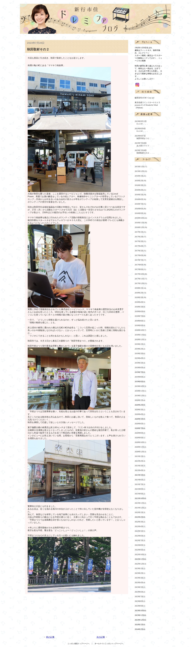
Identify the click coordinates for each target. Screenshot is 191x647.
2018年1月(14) (140, 288)
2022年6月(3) (140, 536)
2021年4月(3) (140, 470)
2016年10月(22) (141, 218)
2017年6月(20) (140, 255)
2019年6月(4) (140, 368)
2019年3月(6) (140, 354)
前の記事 (50, 637)
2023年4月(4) (140, 583)
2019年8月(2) (140, 377)
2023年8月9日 (141, 130)
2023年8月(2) (140, 601)
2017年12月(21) (141, 283)
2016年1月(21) (140, 176)
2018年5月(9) (140, 307)
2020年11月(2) (140, 447)
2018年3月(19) (140, 297)
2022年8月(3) (140, 545)
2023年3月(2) (140, 578)
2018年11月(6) (140, 335)
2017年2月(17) (140, 237)
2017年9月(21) (140, 269)
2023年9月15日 (141, 122)
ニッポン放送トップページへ (79, 644)
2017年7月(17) (140, 260)
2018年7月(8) (140, 316)
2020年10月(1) (140, 442)
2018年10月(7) (140, 330)
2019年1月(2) (140, 344)
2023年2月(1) (140, 573)
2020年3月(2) (140, 410)
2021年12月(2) (140, 508)
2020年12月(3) (140, 452)
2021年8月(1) (140, 489)
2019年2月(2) (140, 349)
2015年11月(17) (141, 167)
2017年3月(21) (140, 241)
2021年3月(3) (140, 466)
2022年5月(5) (140, 531)
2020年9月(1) (140, 438)
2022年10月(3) (140, 554)
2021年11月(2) (140, 503)
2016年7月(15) (140, 204)
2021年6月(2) (140, 480)
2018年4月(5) (140, 302)
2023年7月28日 (145, 144)
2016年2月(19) (140, 181)
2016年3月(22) (140, 185)
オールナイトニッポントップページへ (108, 644)
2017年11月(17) (141, 279)
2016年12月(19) (141, 227)
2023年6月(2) (140, 592)
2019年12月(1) (140, 396)
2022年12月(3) (140, 564)
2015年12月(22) (141, 171)
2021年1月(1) (140, 456)
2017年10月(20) (141, 274)
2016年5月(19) (140, 195)
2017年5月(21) (140, 251)
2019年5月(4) (140, 363)
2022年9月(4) (140, 550)
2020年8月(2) (140, 433)
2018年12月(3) (140, 340)
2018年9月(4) (140, 325)
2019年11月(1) (140, 391)
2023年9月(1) (140, 606)
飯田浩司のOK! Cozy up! (144, 98)
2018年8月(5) (140, 321)
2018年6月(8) (140, 311)
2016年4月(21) (140, 190)
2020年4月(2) (140, 414)
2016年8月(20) (140, 209)
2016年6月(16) (140, 199)
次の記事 (101, 637)
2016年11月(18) (141, 223)
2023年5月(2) (140, 587)
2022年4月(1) (140, 526)
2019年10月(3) (140, 386)
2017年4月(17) (140, 246)
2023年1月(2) (140, 569)
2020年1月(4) (140, 400)
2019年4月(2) (140, 358)
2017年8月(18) (140, 265)
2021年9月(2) (140, 494)
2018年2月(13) (140, 293)
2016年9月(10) (140, 213)
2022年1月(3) (140, 512)
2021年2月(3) (140, 461)
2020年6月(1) (140, 424)
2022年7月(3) (140, 540)
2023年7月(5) (140, 597)
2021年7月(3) (140, 484)
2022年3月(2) (140, 522)
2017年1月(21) (140, 232)
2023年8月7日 (145, 137)
